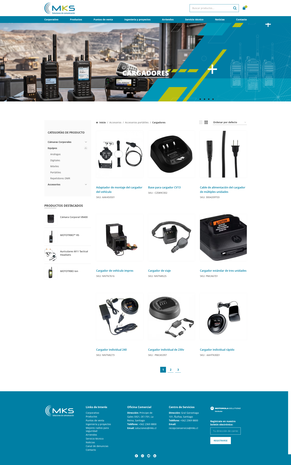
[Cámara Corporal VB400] (50, 218)
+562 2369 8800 (147, 424)
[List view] (200, 122)
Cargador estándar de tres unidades (223, 271)
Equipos (52, 148)
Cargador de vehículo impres (114, 271)
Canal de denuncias (97, 446)
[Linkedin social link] (154, 455)
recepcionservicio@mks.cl (183, 428)
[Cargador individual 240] (119, 316)
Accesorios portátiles (137, 122)
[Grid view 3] (206, 122)
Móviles (54, 166)
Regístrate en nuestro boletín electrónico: (223, 423)
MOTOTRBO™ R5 (69, 235)
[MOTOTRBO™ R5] (50, 236)
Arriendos (91, 434)
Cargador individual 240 (111, 350)
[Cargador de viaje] (171, 237)
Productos (91, 416)
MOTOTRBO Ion (69, 271)
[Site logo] (59, 7)
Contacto (91, 449)
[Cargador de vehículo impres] (119, 237)
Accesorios (54, 184)
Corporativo (92, 412)
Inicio (102, 122)
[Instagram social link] (142, 455)
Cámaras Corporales (59, 142)
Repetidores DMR (60, 178)
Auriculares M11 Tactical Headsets (74, 253)
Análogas (55, 154)
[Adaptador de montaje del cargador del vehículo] (119, 154)
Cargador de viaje (159, 271)
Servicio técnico (94, 438)
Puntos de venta (95, 420)
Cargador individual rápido (217, 350)
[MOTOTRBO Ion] (50, 272)
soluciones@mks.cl (145, 428)
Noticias (90, 442)
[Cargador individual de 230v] (171, 316)
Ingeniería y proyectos (98, 424)
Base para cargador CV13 (164, 187)
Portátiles (55, 172)
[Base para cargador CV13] (171, 154)
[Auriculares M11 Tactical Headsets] (50, 254)
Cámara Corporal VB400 (74, 217)
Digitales (55, 160)
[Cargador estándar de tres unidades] (223, 237)
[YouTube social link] (148, 455)
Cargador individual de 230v (166, 350)
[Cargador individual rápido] (223, 316)
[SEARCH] (235, 8)
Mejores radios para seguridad (97, 429)
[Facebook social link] (136, 455)
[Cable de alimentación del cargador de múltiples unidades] (223, 154)
